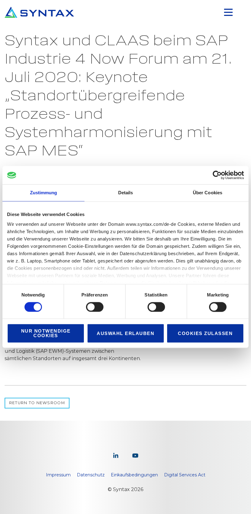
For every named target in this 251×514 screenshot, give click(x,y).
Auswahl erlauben (125, 333)
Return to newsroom (37, 402)
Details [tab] (125, 192)
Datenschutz (91, 475)
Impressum (58, 475)
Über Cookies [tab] (207, 192)
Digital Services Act (184, 475)
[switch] (94, 307)
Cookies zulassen (205, 333)
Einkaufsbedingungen (134, 475)
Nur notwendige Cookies (46, 333)
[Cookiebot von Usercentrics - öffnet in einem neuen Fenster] (217, 175)
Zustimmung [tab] (43, 192)
